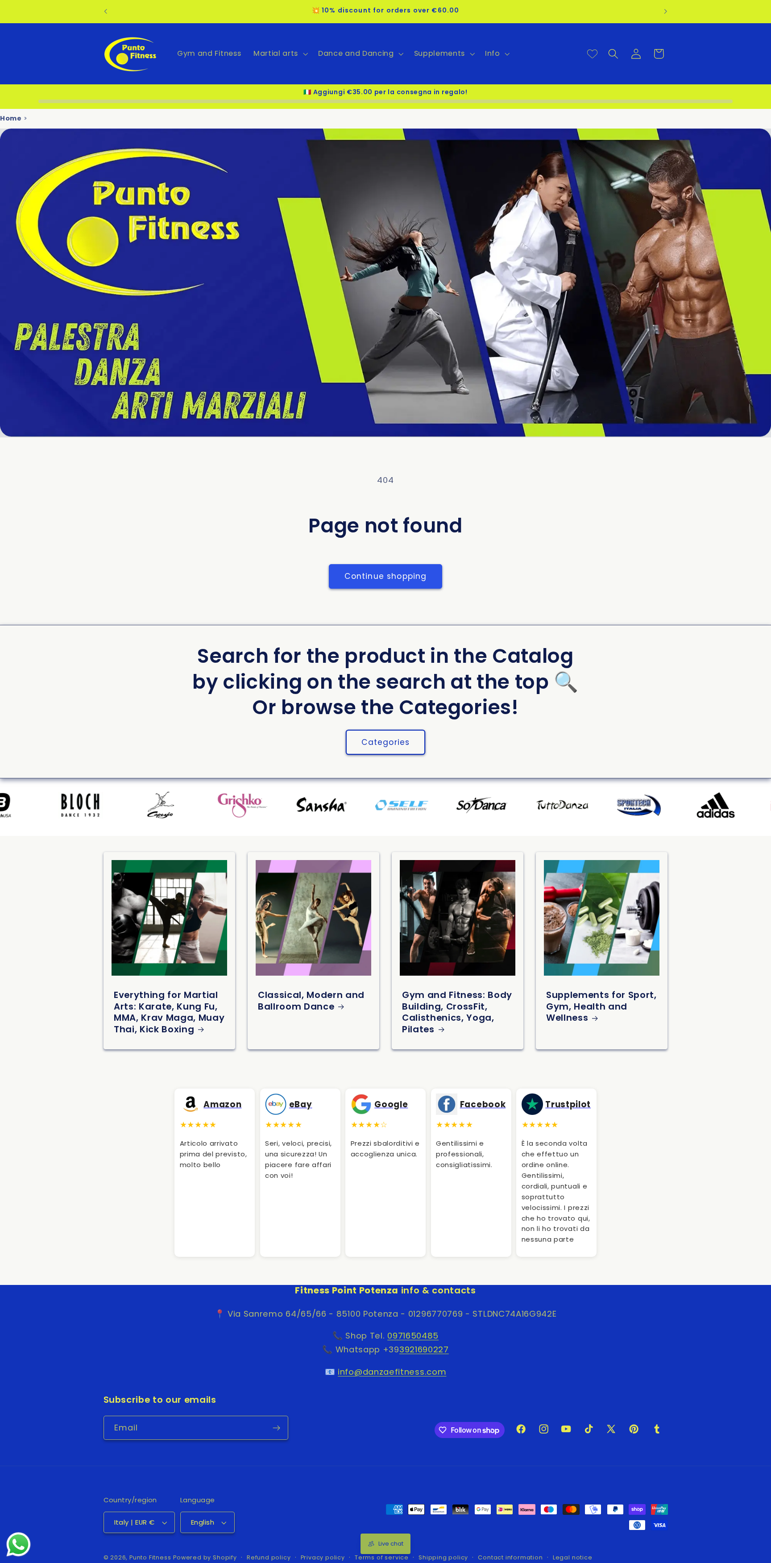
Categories (385, 742)
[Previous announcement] (105, 11)
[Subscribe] (276, 1428)
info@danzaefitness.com (392, 1371)
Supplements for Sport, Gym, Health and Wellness (601, 1006)
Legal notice (573, 1558)
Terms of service (382, 1558)
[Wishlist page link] (592, 54)
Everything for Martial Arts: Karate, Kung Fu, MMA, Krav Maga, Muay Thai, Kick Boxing (169, 1012)
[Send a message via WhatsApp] (18, 1544)
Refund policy (268, 1558)
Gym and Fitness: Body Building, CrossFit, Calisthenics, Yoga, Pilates (457, 1012)
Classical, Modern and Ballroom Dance (311, 1000)
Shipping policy (443, 1558)
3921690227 (424, 1349)
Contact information (510, 1558)
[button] (279, 53)
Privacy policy (323, 1558)
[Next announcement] (666, 11)
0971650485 (413, 1336)
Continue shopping (385, 576)
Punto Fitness (150, 1558)
